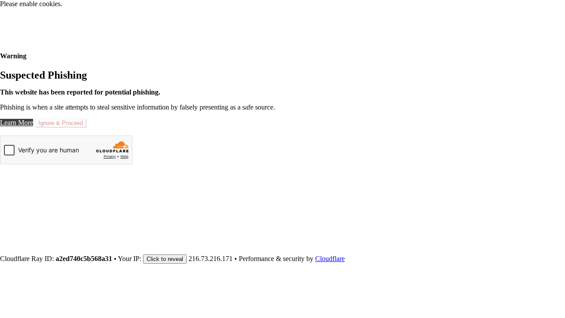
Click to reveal (165, 259)
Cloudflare (330, 258)
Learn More (16, 122)
